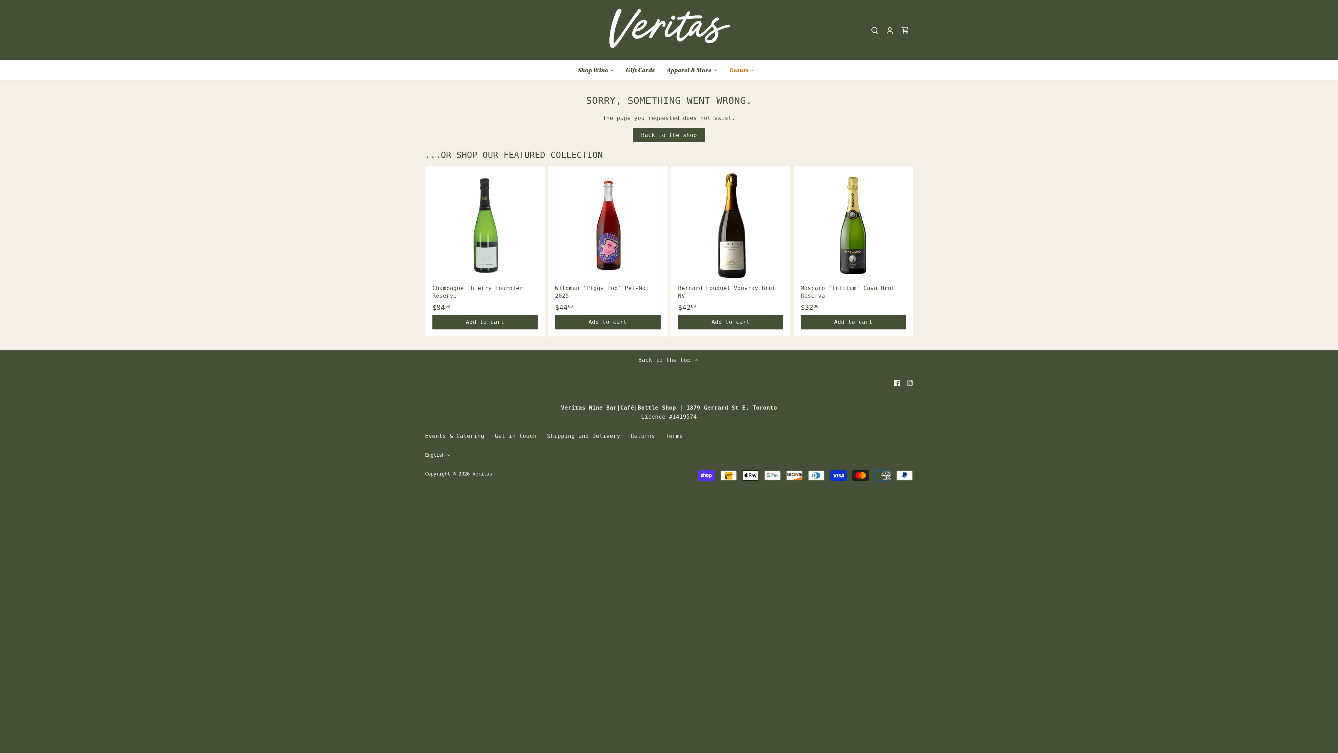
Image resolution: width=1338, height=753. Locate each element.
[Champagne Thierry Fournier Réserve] (485, 225)
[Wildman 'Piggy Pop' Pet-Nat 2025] (607, 225)
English (435, 455)
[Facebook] (897, 383)
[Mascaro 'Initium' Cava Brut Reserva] (853, 225)
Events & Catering (454, 436)
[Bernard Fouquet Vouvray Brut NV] (730, 225)
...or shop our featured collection (514, 155)
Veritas (482, 474)
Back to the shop (669, 135)
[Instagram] (910, 383)
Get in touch (516, 436)
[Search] (874, 30)
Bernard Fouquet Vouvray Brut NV (727, 292)
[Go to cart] (905, 30)
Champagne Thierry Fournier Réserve (477, 292)
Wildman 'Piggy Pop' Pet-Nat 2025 (602, 292)
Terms (674, 436)
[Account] (890, 30)
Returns (643, 436)
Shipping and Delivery (583, 436)
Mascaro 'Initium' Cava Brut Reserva (848, 292)
